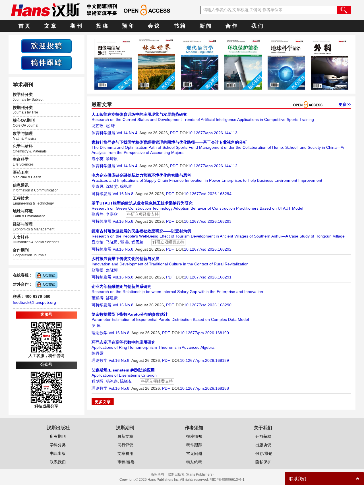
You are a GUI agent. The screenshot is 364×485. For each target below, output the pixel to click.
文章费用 (125, 453)
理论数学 (99, 333)
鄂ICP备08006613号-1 (227, 480)
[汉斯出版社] (45, 9)
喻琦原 (112, 158)
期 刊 (76, 26)
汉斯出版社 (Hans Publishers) (191, 474)
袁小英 (98, 158)
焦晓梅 (112, 270)
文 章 (50, 26)
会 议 (154, 26)
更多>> (345, 104)
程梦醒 (98, 381)
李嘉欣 (112, 214)
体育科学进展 (103, 133)
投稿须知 (194, 436)
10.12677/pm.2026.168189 (204, 360)
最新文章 (125, 436)
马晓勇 (112, 242)
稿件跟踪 (194, 445)
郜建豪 (112, 298)
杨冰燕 (112, 381)
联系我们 (58, 462)
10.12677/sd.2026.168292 (207, 249)
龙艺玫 (98, 125)
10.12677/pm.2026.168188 (204, 388)
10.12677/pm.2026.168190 (204, 333)
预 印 (128, 26)
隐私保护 (263, 462)
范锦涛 (98, 298)
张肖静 (98, 214)
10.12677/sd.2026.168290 (207, 305)
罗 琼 (96, 325)
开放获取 (263, 436)
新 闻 (205, 26)
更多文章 (103, 401)
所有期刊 (58, 436)
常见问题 (194, 453)
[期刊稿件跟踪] (46, 62)
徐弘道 (126, 186)
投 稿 (102, 26)
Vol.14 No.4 (127, 133)
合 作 (231, 26)
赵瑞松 (98, 270)
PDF (173, 133)
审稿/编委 (126, 462)
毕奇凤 (98, 186)
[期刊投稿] (46, 45)
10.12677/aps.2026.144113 (212, 133)
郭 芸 (124, 242)
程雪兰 (137, 242)
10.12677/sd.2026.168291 (207, 277)
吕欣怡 (98, 242)
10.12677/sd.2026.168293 (207, 221)
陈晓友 (126, 381)
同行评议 (125, 445)
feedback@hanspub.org (34, 302)
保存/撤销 (263, 453)
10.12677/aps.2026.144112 (212, 166)
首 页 (24, 26)
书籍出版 (58, 453)
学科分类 (58, 445)
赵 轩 (110, 125)
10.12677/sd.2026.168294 (207, 193)
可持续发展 (101, 193)
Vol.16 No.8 (123, 193)
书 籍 (179, 26)
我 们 (257, 26)
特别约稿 (194, 462)
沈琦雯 (112, 186)
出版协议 (263, 445)
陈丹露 (98, 353)
